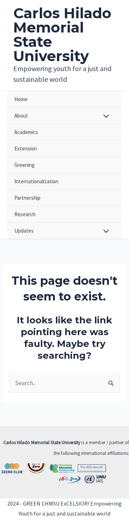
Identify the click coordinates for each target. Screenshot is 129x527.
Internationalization (36, 181)
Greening (24, 164)
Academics (26, 132)
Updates (24, 230)
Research (24, 214)
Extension (25, 148)
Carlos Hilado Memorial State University (62, 34)
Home (21, 99)
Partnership (27, 197)
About (21, 115)
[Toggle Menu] (104, 117)
